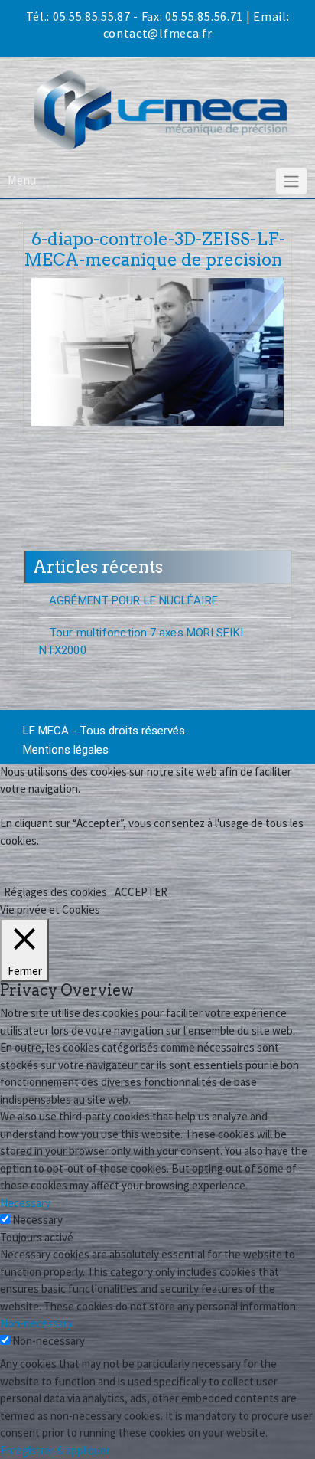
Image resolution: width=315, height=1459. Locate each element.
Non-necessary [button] (36, 1323)
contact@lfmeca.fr (158, 33)
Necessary (37, 1219)
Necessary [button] (25, 1203)
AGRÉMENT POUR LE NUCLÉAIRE (133, 600)
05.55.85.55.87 (92, 16)
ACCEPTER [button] (141, 892)
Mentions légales (66, 750)
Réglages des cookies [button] (55, 892)
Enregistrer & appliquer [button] (55, 1450)
